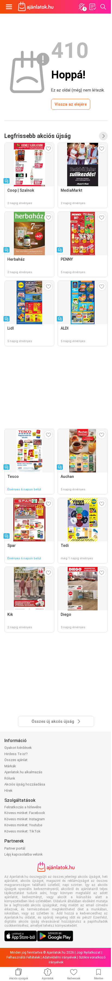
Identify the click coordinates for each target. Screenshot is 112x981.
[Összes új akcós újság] (103, 136)
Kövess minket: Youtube (23, 825)
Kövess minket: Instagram (24, 819)
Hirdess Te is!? (16, 754)
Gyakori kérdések (18, 748)
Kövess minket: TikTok (22, 831)
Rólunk (9, 778)
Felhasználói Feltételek (23, 957)
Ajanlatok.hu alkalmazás (23, 772)
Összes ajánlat (15, 760)
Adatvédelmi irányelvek (59, 957)
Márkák (10, 766)
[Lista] (92, 6)
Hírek (8, 790)
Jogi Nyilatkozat (88, 952)
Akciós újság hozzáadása (24, 784)
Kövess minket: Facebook (24, 813)
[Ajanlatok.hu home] (36, 7)
